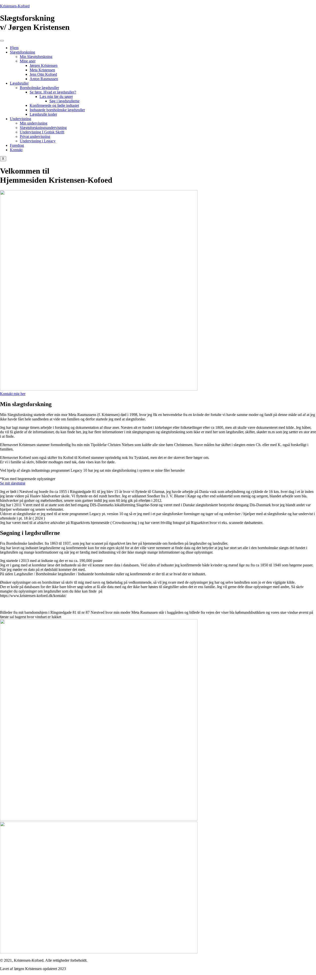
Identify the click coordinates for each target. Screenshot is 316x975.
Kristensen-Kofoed (15, 6)
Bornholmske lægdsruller (39, 88)
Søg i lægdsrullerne (64, 101)
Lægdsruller (19, 83)
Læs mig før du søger (56, 96)
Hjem (14, 48)
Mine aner (28, 61)
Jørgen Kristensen (44, 65)
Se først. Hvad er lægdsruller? (53, 92)
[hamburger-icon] (2, 40)
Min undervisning (33, 123)
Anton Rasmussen (44, 79)
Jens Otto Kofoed (43, 74)
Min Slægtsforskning (36, 56)
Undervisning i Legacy (38, 141)
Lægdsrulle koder (43, 114)
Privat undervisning (35, 136)
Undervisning (20, 119)
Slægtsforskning (22, 52)
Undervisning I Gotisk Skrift (42, 132)
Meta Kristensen (42, 70)
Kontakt (16, 150)
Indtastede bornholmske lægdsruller (57, 110)
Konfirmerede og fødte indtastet (54, 105)
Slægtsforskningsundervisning (43, 128)
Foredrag (17, 145)
